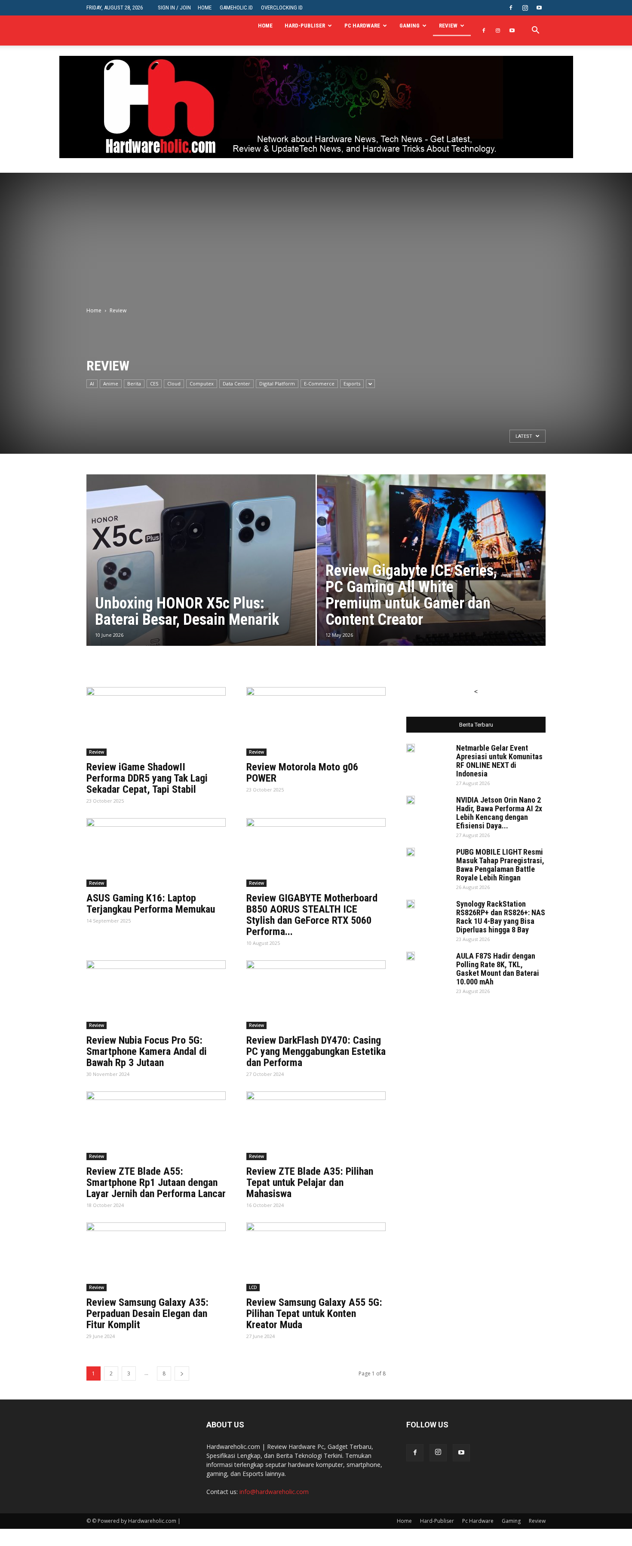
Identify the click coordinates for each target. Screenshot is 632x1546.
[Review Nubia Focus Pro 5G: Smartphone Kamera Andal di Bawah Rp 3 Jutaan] (156, 994)
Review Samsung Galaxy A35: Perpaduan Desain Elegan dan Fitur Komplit (147, 1313)
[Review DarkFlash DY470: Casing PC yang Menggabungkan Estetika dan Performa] (316, 994)
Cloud (174, 383)
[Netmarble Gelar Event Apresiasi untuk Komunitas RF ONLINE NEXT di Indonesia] (410, 748)
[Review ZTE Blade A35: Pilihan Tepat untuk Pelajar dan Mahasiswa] (316, 1125)
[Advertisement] (316, 233)
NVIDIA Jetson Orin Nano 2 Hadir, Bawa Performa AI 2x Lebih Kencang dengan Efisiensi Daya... (499, 812)
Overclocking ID (282, 7)
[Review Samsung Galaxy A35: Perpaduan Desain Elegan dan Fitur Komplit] (156, 1256)
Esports (352, 383)
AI (92, 383)
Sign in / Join (174, 7)
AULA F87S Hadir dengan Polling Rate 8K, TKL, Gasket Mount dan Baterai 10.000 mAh (497, 968)
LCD (253, 1287)
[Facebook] (510, 7)
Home (205, 7)
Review (448, 25)
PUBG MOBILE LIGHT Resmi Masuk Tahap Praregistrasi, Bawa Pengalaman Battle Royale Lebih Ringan (500, 864)
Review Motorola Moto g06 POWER (302, 772)
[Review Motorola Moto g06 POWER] (316, 721)
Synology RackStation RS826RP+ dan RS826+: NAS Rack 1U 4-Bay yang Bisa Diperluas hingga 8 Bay (500, 916)
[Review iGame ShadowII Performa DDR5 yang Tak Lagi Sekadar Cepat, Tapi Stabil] (156, 721)
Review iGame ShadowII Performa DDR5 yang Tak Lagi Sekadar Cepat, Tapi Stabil (147, 778)
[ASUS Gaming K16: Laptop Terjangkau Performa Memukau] (156, 852)
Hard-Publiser (305, 25)
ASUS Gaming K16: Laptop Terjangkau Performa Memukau (150, 903)
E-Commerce (319, 383)
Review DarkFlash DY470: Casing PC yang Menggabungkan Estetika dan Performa (316, 1051)
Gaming (409, 25)
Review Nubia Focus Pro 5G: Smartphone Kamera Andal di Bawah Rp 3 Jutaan (146, 1051)
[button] (535, 31)
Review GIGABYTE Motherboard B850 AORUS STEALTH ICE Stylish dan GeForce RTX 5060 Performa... (311, 915)
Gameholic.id (236, 7)
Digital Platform (277, 383)
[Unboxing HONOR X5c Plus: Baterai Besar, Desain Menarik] (201, 573)
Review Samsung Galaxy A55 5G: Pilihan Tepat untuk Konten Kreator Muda (314, 1313)
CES (154, 383)
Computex (202, 383)
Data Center (236, 383)
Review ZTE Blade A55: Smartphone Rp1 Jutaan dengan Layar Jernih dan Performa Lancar (156, 1182)
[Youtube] (539, 7)
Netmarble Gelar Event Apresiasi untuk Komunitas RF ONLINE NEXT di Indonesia (499, 760)
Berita (134, 383)
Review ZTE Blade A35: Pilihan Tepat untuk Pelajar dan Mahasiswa (309, 1182)
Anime (110, 383)
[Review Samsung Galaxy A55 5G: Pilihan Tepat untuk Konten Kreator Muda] (316, 1256)
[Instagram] (524, 7)
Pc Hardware (362, 25)
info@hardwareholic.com (274, 1492)
